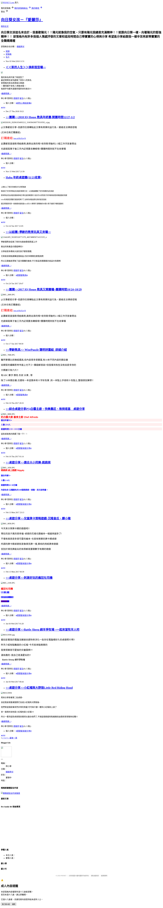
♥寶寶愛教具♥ (22, 275)
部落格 (8, 54)
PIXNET (63, 876)
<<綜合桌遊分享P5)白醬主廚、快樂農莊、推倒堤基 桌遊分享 (45, 408)
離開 (13, 904)
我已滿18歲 (6, 904)
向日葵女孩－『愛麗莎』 (22, 20)
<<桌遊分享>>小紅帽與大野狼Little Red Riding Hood (39, 687)
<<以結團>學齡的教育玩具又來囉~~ (28, 231)
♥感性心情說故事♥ (24, 103)
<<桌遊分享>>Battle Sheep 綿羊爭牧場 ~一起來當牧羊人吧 (42, 629)
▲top (3, 107)
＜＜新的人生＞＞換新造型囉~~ (26, 67)
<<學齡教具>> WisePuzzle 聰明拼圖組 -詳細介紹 (36, 349)
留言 (21, 98)
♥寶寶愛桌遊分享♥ (24, 448)
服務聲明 (104, 876)
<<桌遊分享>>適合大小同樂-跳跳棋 (28, 462)
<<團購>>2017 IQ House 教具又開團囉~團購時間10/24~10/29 (44, 289)
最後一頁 (13, 738)
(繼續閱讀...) (6, 94)
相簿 (8, 51)
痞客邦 (16, 98)
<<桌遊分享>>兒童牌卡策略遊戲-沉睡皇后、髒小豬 (38, 518)
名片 (8, 57)
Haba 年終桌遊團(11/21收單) (23, 177)
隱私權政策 (95, 876)
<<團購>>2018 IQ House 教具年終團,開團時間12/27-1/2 (40, 117)
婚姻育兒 (20, 47)
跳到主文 (5, 26)
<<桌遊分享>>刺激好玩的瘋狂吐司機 (29, 577)
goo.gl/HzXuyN (20, 138)
